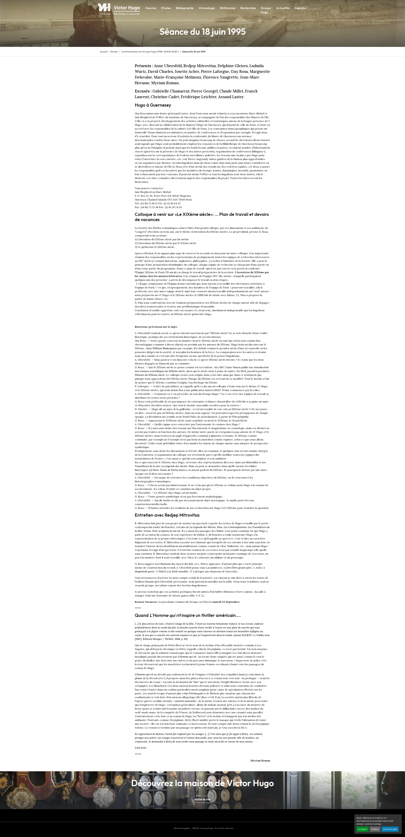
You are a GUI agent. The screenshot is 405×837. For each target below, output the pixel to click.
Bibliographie (184, 8)
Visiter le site (202, 799)
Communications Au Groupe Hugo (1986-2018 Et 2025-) (150, 51)
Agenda (300, 8)
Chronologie (207, 8)
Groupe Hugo (266, 10)
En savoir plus (390, 829)
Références (227, 8)
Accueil (103, 51)
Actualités (283, 8)
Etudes (166, 8)
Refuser (375, 829)
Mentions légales (182, 828)
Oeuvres (150, 8)
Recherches (248, 8)
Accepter (362, 829)
